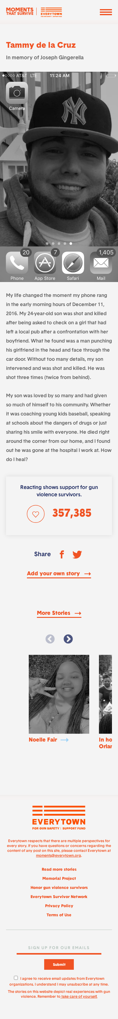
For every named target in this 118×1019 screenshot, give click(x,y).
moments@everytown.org (58, 856)
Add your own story (54, 574)
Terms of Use (59, 915)
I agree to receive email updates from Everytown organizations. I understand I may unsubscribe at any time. (59, 981)
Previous (50, 639)
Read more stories (59, 870)
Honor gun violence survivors (59, 888)
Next (68, 639)
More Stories (54, 613)
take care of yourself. (79, 997)
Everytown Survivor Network (59, 897)
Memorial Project (59, 879)
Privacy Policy (59, 906)
